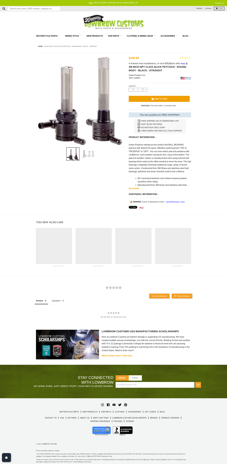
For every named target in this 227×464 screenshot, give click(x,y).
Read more (134, 189)
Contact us (219, 3)
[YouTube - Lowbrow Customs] (114, 404)
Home (40, 46)
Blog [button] (186, 36)
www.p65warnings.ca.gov (175, 202)
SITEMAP (130, 421)
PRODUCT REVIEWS (170, 418)
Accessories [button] (168, 36)
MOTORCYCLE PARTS (69, 412)
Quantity (132, 86)
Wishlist (199, 8)
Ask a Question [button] (161, 296)
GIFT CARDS (150, 412)
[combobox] (34, 9)
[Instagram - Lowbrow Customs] (102, 404)
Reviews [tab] (39, 300)
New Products (95, 36)
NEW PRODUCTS (90, 412)
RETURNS (72, 418)
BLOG (162, 412)
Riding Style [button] (72, 36)
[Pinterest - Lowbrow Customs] (125, 404)
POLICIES (118, 421)
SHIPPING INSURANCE (100, 421)
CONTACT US (51, 418)
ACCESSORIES (134, 412)
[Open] (6, 457)
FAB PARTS (106, 412)
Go (198, 385)
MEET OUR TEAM (101, 418)
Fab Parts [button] (114, 36)
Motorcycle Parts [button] (47, 36)
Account (208, 8)
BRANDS (154, 418)
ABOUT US (84, 418)
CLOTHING (119, 412)
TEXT (135, 378)
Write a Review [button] (183, 296)
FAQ (62, 418)
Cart (220, 8)
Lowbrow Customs (49, 444)
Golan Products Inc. (137, 75)
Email (122, 378)
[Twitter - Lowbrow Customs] (119, 404)
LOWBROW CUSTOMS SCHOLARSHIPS (129, 418)
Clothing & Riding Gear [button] (140, 36)
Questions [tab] (56, 300)
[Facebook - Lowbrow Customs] (108, 404)
